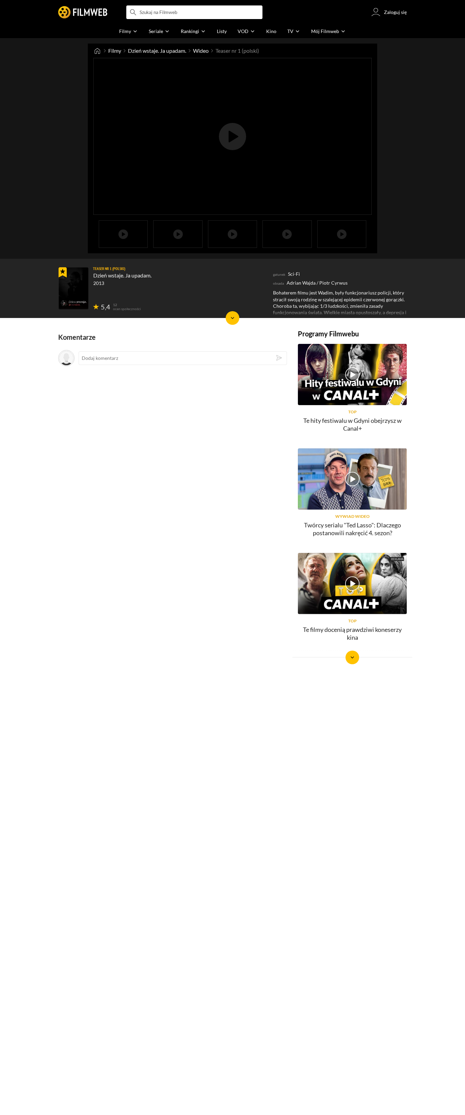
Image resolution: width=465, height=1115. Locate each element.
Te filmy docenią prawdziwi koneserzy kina (352, 633)
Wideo (201, 50)
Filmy (114, 50)
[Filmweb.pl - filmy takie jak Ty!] (82, 12)
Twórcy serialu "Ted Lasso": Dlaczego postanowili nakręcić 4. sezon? (352, 529)
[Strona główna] (97, 50)
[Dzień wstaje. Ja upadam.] (74, 288)
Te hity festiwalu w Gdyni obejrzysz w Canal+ (352, 424)
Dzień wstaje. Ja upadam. (157, 50)
